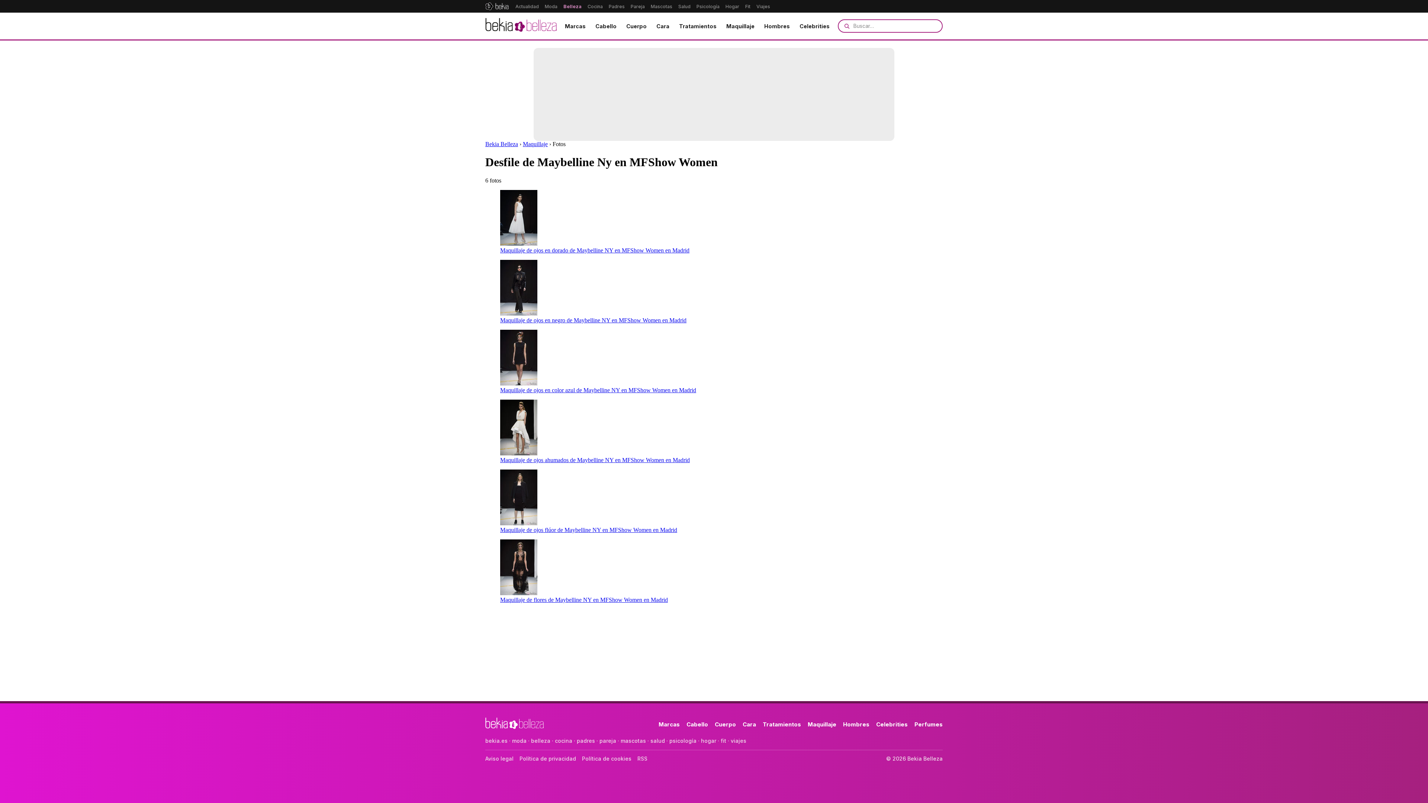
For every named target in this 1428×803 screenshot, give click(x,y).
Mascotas (661, 6)
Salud (684, 6)
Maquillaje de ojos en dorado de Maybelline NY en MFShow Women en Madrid (594, 250)
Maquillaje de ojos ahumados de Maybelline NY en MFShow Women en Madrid (595, 460)
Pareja (638, 6)
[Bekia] (497, 6)
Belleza (572, 6)
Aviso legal (499, 758)
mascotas (633, 741)
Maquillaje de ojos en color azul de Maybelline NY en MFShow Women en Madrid (598, 390)
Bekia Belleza (501, 144)
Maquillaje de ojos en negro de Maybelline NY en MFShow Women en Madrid (593, 320)
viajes (738, 741)
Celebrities (815, 26)
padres (586, 741)
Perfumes (928, 724)
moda (519, 741)
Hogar (732, 6)
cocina (563, 741)
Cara (662, 26)
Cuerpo (636, 26)
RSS (642, 758)
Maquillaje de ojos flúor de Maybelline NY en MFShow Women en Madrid (588, 530)
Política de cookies (606, 758)
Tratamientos (698, 26)
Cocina (595, 6)
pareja (607, 741)
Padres (617, 6)
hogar (708, 741)
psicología (683, 741)
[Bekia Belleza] (521, 26)
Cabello (606, 26)
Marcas (575, 26)
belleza (540, 741)
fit (723, 741)
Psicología (708, 6)
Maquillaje (740, 26)
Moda (551, 6)
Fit (747, 6)
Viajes (763, 6)
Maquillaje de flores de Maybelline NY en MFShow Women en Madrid (584, 600)
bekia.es (496, 741)
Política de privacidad (548, 758)
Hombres (777, 26)
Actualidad (527, 6)
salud (657, 741)
